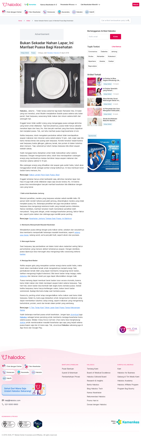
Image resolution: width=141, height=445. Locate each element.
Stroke (90, 56)
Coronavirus (92, 51)
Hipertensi (92, 61)
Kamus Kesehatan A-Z (48, 5)
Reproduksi (92, 66)
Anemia (102, 61)
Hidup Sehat (25, 53)
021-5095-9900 (10, 404)
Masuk (135, 4)
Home (20, 21)
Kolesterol (111, 56)
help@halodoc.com (11, 400)
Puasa (33, 53)
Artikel (28, 21)
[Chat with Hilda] (128, 329)
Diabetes (104, 51)
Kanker (111, 61)
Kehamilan (100, 56)
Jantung (114, 51)
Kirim (115, 37)
